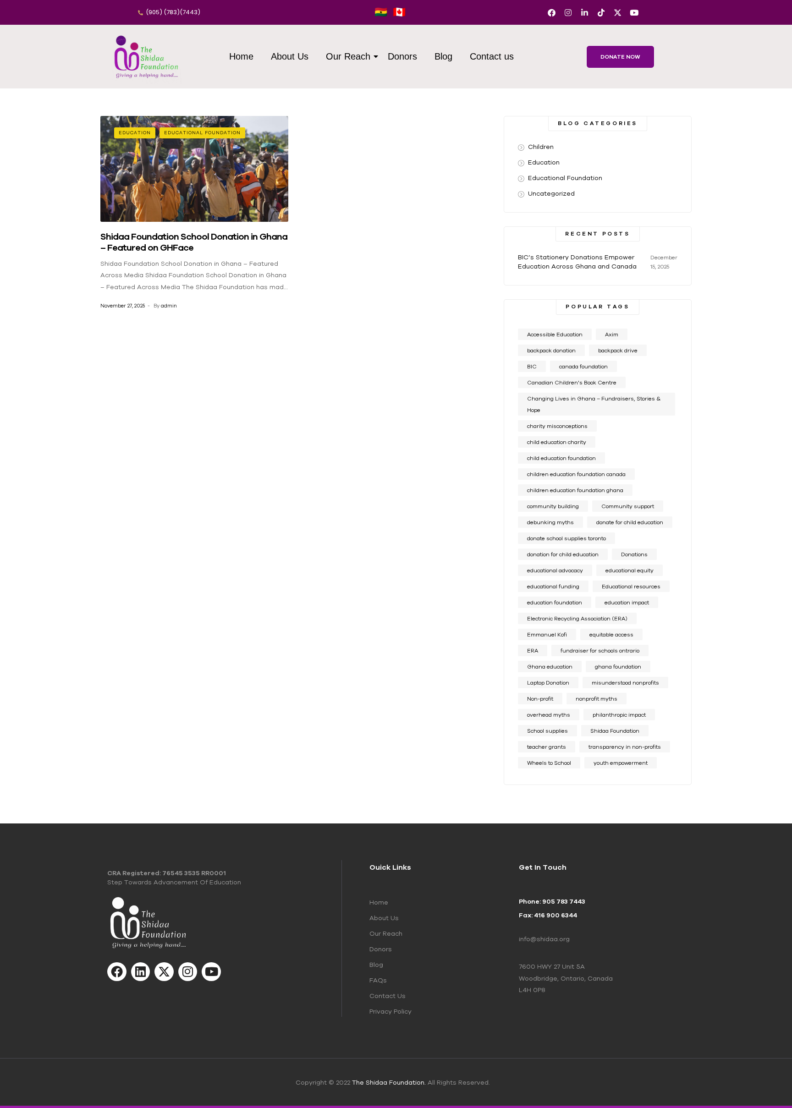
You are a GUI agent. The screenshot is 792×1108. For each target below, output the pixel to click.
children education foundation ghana (575, 490)
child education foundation (561, 458)
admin (169, 305)
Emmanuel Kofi (547, 634)
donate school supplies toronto (566, 538)
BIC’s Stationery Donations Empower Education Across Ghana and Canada (577, 261)
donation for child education (563, 554)
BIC (532, 366)
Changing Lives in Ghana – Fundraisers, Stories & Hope (593, 404)
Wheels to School (549, 763)
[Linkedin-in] (584, 12)
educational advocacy (555, 570)
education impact (627, 602)
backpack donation (551, 350)
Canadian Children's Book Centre (571, 382)
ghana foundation (618, 666)
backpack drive (618, 350)
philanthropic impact (619, 715)
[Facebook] (552, 12)
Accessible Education (555, 334)
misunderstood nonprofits (625, 683)
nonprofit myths (596, 699)
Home (241, 56)
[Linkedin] (140, 972)
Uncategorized (551, 193)
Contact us (492, 56)
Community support (627, 506)
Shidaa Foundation (614, 731)
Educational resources (631, 586)
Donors (402, 56)
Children (541, 146)
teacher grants (546, 747)
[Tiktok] (601, 12)
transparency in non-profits (624, 747)
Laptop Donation (548, 683)
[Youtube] (634, 12)
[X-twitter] (618, 12)
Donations (634, 554)
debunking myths (550, 522)
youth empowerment (621, 763)
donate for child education (629, 522)
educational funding (553, 586)
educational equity (629, 570)
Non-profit (540, 699)
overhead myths (548, 715)
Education (135, 132)
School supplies (547, 731)
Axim (611, 334)
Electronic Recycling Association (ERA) (577, 618)
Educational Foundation (202, 132)
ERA (532, 650)
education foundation (554, 602)
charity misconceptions (557, 426)
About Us (289, 56)
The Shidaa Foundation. (389, 1082)
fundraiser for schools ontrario (600, 650)
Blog (443, 56)
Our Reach (348, 56)
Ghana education (549, 666)
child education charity (556, 442)
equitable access (611, 634)
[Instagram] (568, 12)
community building (553, 506)
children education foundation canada (576, 474)
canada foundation (583, 366)
